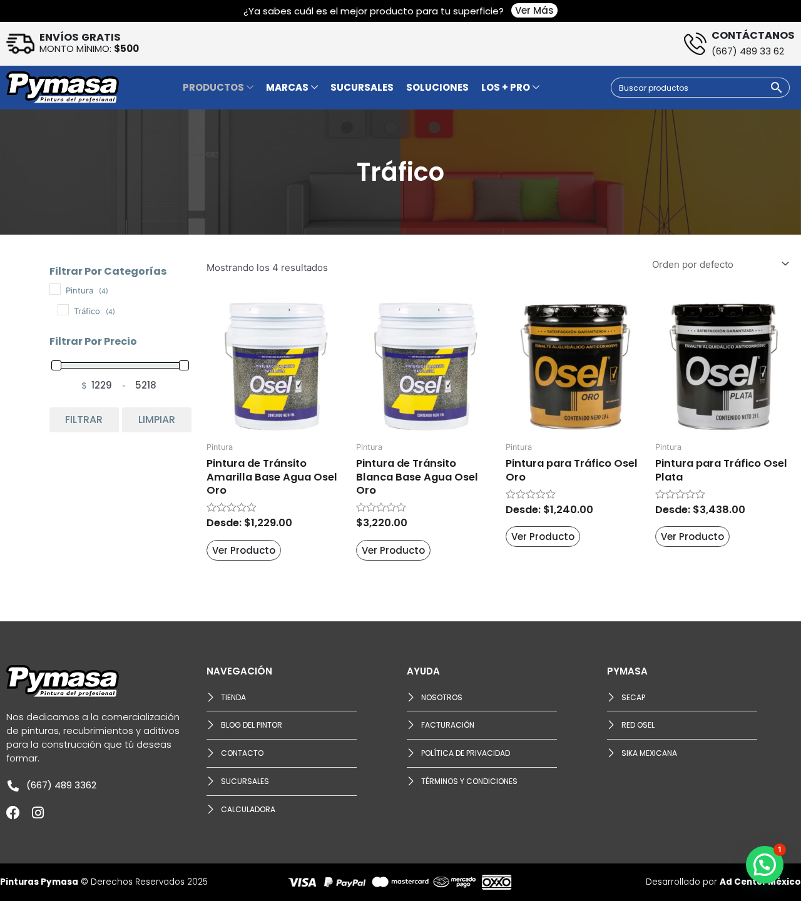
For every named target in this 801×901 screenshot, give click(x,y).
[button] (764, 864)
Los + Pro (505, 87)
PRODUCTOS (213, 87)
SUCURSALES (362, 87)
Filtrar (84, 419)
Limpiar (156, 419)
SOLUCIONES (437, 87)
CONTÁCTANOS (753, 35)
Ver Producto (243, 550)
